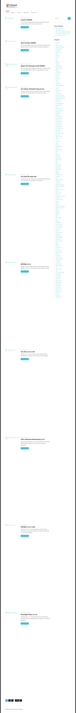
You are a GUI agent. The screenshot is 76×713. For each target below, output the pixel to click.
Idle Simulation (59, 158)
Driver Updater (59, 105)
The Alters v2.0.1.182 (28, 352)
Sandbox (57, 221)
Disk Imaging (58, 100)
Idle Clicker (58, 155)
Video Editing (58, 277)
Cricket (57, 88)
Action (28, 174)
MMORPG (57, 173)
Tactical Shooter (59, 257)
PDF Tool (57, 191)
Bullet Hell (58, 75)
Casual (57, 82)
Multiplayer (58, 176)
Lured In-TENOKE (26, 20)
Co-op (57, 87)
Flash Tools (58, 135)
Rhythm (57, 209)
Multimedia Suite (59, 174)
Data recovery (58, 93)
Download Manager (60, 103)
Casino (57, 80)
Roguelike (58, 212)
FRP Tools (58, 141)
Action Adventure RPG (60, 47)
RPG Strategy (58, 217)
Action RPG (58, 50)
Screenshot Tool (59, 227)
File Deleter (58, 120)
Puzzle (57, 201)
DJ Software (58, 102)
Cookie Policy (25, 12)
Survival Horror (59, 250)
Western (57, 293)
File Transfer (58, 130)
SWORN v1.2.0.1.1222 (28, 527)
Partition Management (60, 186)
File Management (59, 121)
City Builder (58, 83)
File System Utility (59, 128)
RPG (27, 525)
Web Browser (58, 290)
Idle (56, 153)
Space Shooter (58, 239)
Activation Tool (58, 52)
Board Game (58, 73)
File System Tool (59, 126)
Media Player (58, 168)
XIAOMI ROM (58, 297)
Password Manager (59, 189)
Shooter (57, 231)
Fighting (57, 115)
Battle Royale (58, 72)
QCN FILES (58, 202)
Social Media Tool (59, 237)
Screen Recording (59, 226)
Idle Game (58, 156)
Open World (58, 183)
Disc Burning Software (60, 98)
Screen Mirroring (59, 224)
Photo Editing (58, 193)
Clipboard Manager (59, 85)
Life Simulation (59, 164)
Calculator (58, 77)
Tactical (57, 254)
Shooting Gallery (59, 232)
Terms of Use (33, 12)
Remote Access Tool (60, 207)
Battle (57, 70)
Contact (19, 12)
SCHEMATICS (58, 222)
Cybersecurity (58, 90)
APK (56, 59)
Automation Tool (59, 67)
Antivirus (57, 57)
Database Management (60, 97)
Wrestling (58, 295)
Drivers (57, 107)
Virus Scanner (58, 285)
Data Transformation (60, 95)
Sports (57, 242)
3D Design (58, 42)
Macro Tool (58, 166)
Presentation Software (60, 196)
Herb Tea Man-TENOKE (28, 43)
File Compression (59, 118)
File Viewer (58, 131)
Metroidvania (58, 169)
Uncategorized (58, 274)
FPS (56, 140)
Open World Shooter (60, 184)
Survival (57, 249)
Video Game (58, 279)
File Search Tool (59, 125)
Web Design (58, 292)
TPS (56, 270)
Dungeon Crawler (59, 108)
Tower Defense (59, 269)
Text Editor (58, 262)
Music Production (59, 179)
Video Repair (58, 282)
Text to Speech (58, 264)
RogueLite (58, 214)
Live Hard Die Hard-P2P (28, 176)
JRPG (27, 437)
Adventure (28, 64)
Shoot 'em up (58, 229)
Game (57, 143)
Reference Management (60, 206)
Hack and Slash (59, 150)
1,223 (17, 700)
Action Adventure (59, 45)
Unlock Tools (58, 275)
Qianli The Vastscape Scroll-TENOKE (33, 66)
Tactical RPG (58, 255)
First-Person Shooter (60, 133)
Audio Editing (58, 65)
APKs (57, 60)
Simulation (58, 234)
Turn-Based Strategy (60, 272)
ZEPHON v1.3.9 (26, 264)
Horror (57, 151)
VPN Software (58, 289)
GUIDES (57, 148)
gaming (57, 145)
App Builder (58, 62)
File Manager (58, 123)
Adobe (57, 54)
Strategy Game (59, 247)
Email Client (58, 113)
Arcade (57, 64)
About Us (13, 12)
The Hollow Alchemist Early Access (32, 89)
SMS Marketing (59, 236)
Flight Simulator (59, 136)
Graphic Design (59, 146)
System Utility (58, 252)
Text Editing (58, 260)
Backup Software (59, 68)
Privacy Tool (58, 198)
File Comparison (59, 116)
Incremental (58, 159)
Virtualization (58, 284)
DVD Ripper (58, 112)
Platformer (58, 194)
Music (57, 178)
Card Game (58, 78)
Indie (27, 18)
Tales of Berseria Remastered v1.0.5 (33, 439)
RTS (56, 219)
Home (7, 12)
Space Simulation (59, 241)
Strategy (57, 245)
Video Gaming (58, 280)
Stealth (57, 244)
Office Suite (58, 181)
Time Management (59, 265)
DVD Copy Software (60, 110)
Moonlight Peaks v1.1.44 (29, 614)
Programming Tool (59, 199)
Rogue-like (58, 211)
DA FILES (57, 92)
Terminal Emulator (59, 259)
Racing (57, 204)
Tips (56, 267)
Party (57, 188)
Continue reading (24, 27)
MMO (57, 171)
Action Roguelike (59, 49)
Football (57, 138)
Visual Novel (58, 287)
